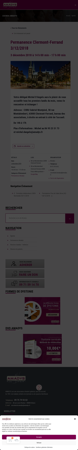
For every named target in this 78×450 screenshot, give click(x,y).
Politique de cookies (29, 447)
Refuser (39, 443)
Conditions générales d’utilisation (44, 447)
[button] (75, 419)
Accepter (39, 437)
